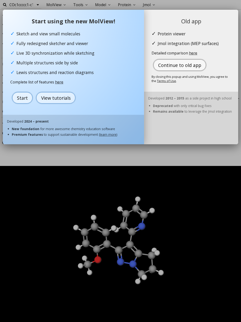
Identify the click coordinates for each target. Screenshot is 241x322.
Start (22, 98)
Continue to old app (179, 65)
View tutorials (56, 98)
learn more (108, 134)
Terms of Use (166, 81)
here (59, 82)
